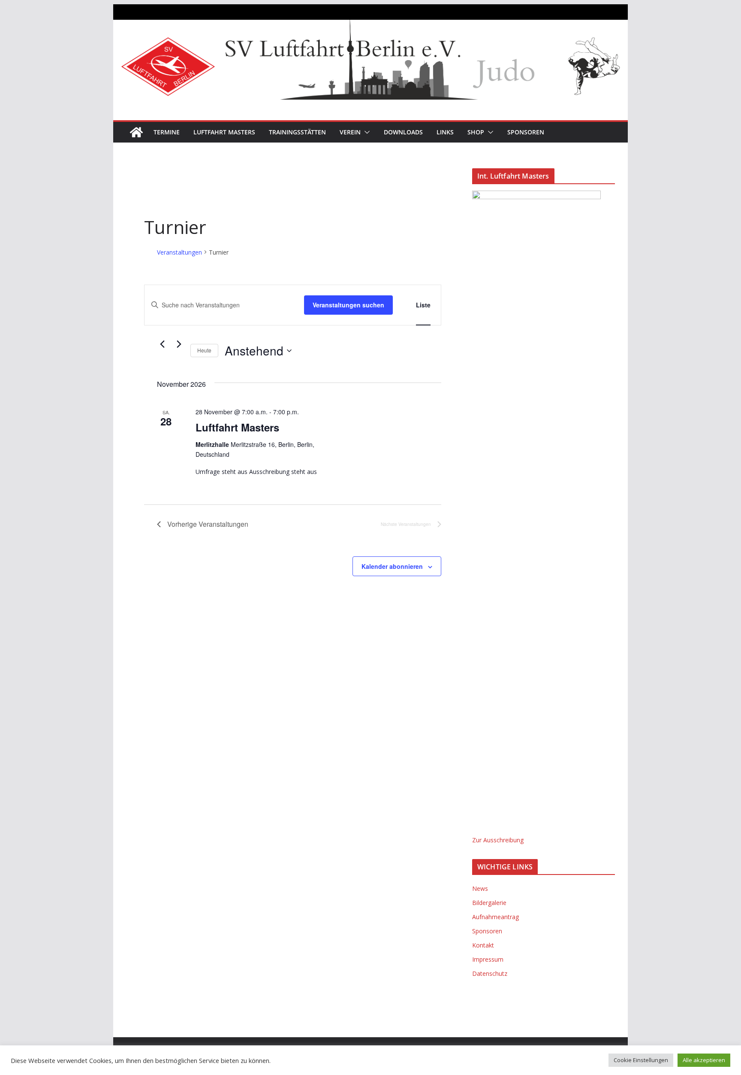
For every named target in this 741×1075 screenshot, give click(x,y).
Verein (350, 132)
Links (445, 132)
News (480, 888)
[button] (365, 132)
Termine (167, 132)
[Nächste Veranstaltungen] (179, 344)
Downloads (403, 132)
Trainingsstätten (297, 132)
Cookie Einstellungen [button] (641, 1060)
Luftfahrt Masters (224, 132)
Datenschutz (489, 973)
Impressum (487, 959)
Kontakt (483, 945)
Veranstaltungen (179, 252)
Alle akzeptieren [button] (704, 1060)
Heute (204, 350)
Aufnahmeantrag (495, 917)
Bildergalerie (489, 903)
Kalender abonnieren (392, 566)
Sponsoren (525, 132)
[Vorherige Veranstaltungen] (162, 344)
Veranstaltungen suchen (348, 305)
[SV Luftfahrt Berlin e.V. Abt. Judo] (370, 25)
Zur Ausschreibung (498, 840)
